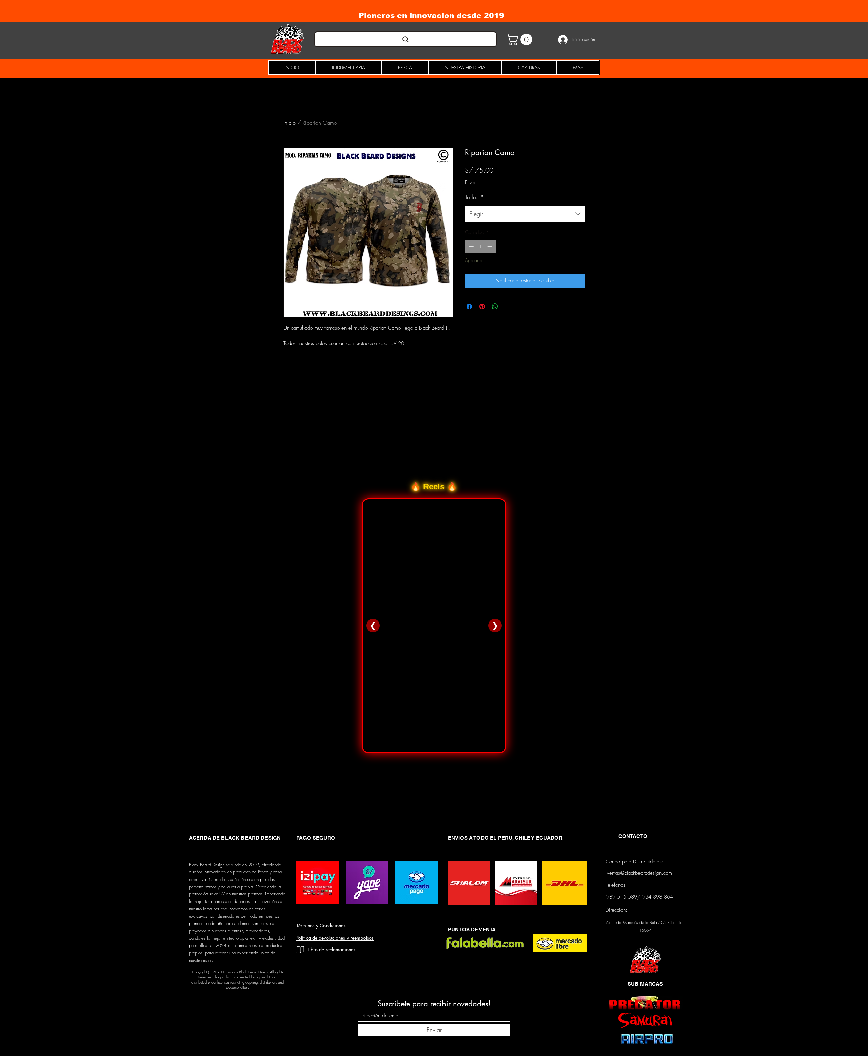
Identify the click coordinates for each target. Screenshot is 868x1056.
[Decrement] (470, 246)
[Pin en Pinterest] (482, 306)
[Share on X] (508, 306)
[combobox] (525, 214)
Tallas (474, 197)
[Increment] (490, 246)
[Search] (405, 39)
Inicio (289, 122)
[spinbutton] (480, 246)
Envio (470, 182)
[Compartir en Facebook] (469, 306)
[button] (520, 39)
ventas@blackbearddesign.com (639, 873)
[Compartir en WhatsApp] (495, 306)
